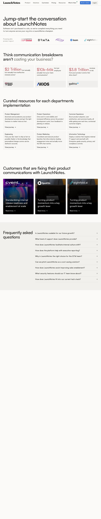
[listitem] (66, 233)
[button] (27, 2)
